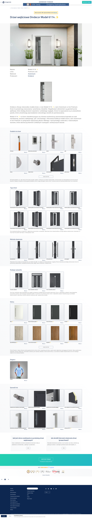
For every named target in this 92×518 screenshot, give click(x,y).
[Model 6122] (8, 479)
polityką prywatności (66, 513)
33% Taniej (36, 4)
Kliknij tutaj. (55, 12)
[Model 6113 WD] (2, 479)
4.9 (46, 467)
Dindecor (31, 76)
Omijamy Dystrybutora (55, 4)
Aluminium (31, 74)
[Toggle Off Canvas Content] (1, 2)
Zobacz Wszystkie (46, 475)
